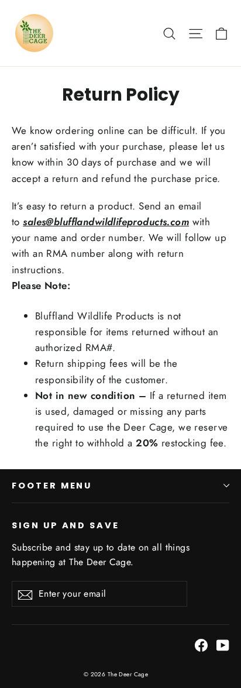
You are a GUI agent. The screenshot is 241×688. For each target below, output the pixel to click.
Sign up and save (65, 525)
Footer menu (52, 485)
